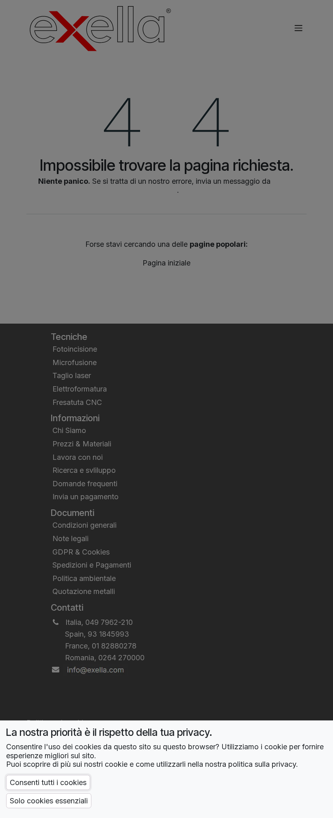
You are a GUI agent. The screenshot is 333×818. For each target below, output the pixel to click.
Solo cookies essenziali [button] (49, 800)
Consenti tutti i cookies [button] (48, 782)
